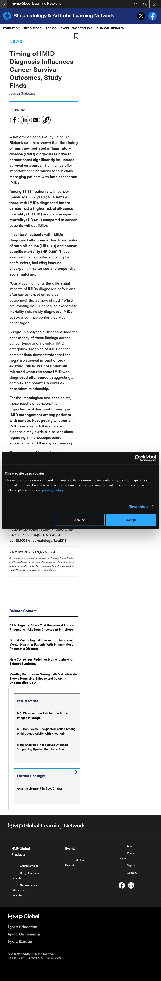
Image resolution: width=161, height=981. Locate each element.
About (130, 846)
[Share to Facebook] (14, 120)
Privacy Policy (35, 958)
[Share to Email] (35, 120)
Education (11, 28)
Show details (138, 506)
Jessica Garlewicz (22, 93)
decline (79, 519)
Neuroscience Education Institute (24, 890)
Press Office (126, 855)
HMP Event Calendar (76, 862)
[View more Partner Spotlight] (76, 772)
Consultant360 (29, 866)
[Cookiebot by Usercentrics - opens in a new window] (137, 458)
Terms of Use (54, 958)
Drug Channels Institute (25, 875)
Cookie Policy (16, 958)
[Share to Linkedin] (25, 120)
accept (131, 519)
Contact (132, 872)
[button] (46, 120)
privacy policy (53, 490)
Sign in (131, 865)
